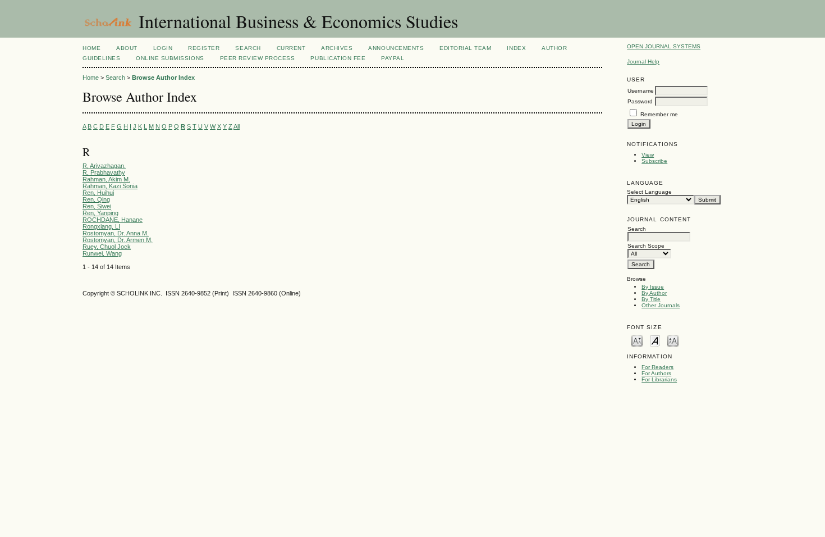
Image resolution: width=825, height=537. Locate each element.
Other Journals (660, 305)
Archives (336, 48)
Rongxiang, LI (101, 226)
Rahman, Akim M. (106, 179)
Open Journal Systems (663, 46)
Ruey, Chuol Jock (106, 246)
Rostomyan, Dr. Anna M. (115, 233)
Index (516, 48)
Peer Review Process (257, 58)
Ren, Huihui (98, 192)
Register (203, 48)
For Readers (657, 367)
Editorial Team (465, 48)
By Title (651, 299)
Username (640, 91)
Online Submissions (170, 58)
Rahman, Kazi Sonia (110, 186)
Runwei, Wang (102, 253)
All (236, 126)
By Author (654, 293)
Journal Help (643, 61)
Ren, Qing (96, 199)
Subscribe (654, 161)
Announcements (396, 48)
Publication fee (337, 58)
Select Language (649, 192)
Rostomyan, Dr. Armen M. (117, 239)
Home (91, 48)
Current (291, 48)
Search (247, 48)
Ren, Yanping (100, 213)
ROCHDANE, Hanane (112, 219)
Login (163, 48)
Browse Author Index (163, 77)
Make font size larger (673, 340)
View (647, 155)
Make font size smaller (637, 340)
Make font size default (655, 340)
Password (640, 101)
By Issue (652, 287)
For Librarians (659, 379)
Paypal (392, 58)
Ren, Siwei (96, 206)
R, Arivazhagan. (104, 165)
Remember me (659, 114)
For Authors (656, 373)
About (127, 48)
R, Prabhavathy (103, 172)
